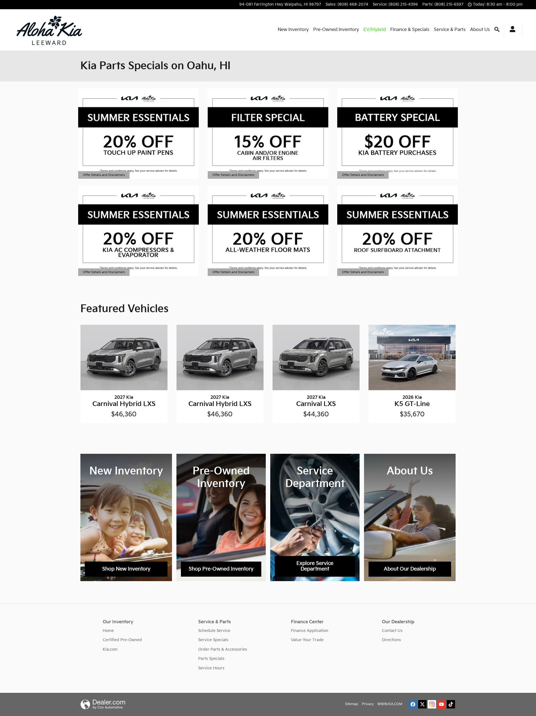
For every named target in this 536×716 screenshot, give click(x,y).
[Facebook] (413, 704)
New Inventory (293, 29)
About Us (480, 29)
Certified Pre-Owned (122, 640)
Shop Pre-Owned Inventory (221, 569)
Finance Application (309, 630)
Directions (391, 640)
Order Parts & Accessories (222, 649)
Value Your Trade (307, 640)
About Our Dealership (410, 569)
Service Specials (213, 640)
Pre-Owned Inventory (336, 29)
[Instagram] (432, 704)
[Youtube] (441, 704)
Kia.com (110, 649)
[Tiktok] (451, 704)
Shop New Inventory (126, 569)
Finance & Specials (409, 29)
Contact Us (392, 630)
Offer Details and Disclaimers (104, 175)
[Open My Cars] (511, 29)
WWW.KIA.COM (389, 704)
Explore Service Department (314, 566)
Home (108, 630)
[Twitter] (422, 704)
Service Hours (211, 668)
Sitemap (351, 704)
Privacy (368, 704)
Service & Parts (450, 29)
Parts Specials (211, 658)
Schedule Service (214, 630)
